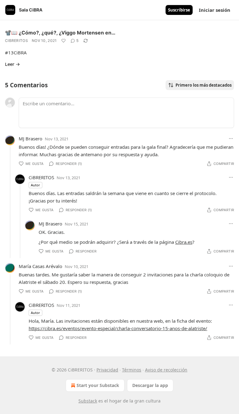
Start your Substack (98, 385)
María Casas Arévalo (40, 266)
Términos (131, 370)
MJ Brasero (30, 138)
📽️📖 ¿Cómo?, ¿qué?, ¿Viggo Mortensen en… (60, 33)
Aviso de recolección (166, 370)
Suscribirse (179, 10)
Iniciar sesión (214, 10)
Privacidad (107, 370)
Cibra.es (183, 242)
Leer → (12, 64)
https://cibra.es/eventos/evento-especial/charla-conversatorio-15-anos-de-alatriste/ (118, 328)
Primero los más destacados (204, 85)
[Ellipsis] (231, 138)
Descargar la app (150, 385)
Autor (35, 185)
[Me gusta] (63, 40)
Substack (87, 401)
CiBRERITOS (16, 40)
